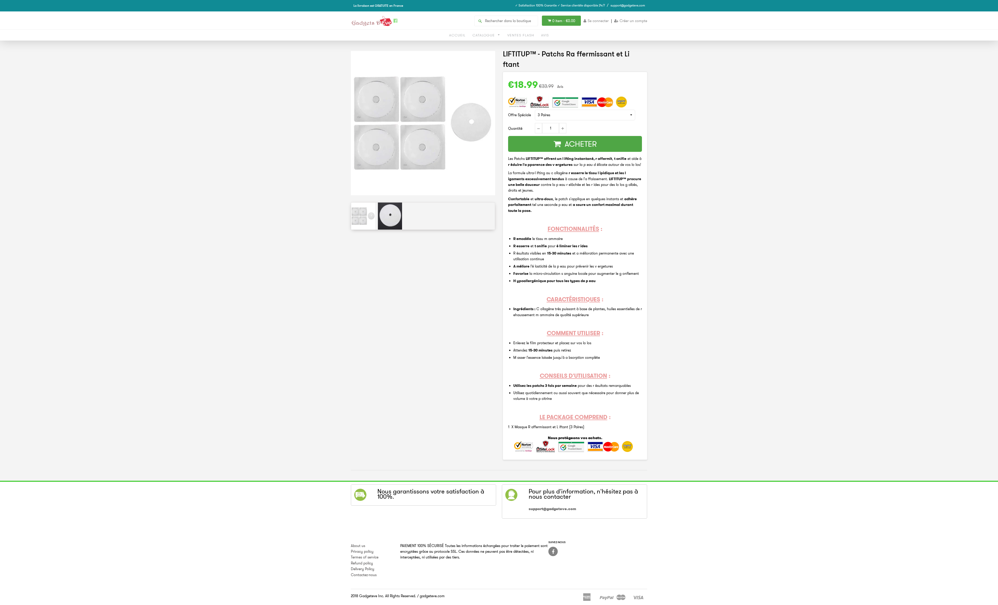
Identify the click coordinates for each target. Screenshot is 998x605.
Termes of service (364, 557)
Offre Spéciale (519, 115)
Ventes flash (520, 35)
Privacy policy (362, 551)
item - (563, 20)
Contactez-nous (364, 575)
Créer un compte (633, 20)
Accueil (457, 35)
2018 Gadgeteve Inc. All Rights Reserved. (383, 596)
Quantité (515, 128)
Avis (545, 35)
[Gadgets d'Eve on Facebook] (553, 551)
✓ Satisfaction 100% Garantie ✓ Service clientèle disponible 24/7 (560, 5)
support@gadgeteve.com (627, 5)
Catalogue (484, 35)
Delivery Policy (362, 569)
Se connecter (598, 20)
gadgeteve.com (432, 596)
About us (358, 545)
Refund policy (362, 563)
